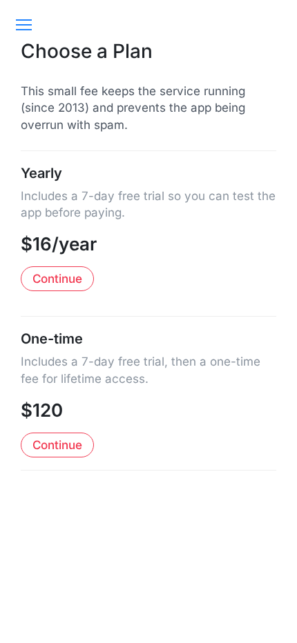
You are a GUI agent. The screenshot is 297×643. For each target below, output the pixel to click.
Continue (57, 279)
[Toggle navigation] (23, 24)
